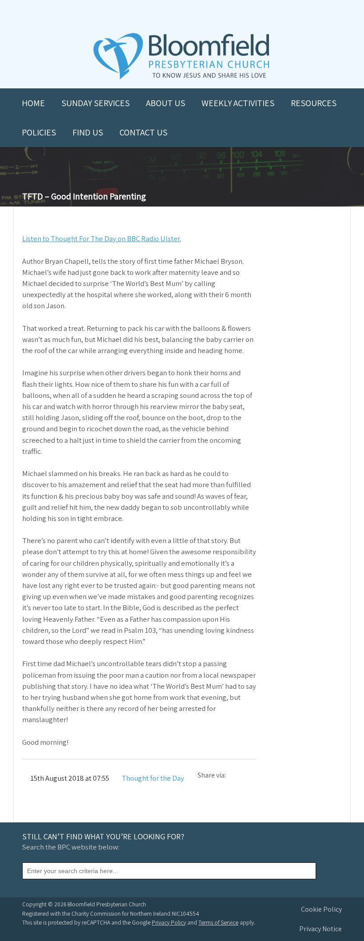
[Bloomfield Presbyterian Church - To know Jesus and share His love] (181, 78)
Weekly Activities (238, 103)
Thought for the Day (153, 778)
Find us (87, 132)
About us (165, 103)
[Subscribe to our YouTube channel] (143, 14)
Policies (39, 132)
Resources (313, 103)
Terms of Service (218, 922)
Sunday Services (95, 103)
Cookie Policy (321, 909)
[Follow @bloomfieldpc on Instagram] (182, 14)
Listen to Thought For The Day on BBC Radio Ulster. (101, 238)
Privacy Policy (169, 922)
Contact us (143, 132)
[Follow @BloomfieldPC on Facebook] (162, 14)
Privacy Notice (320, 928)
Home (33, 103)
